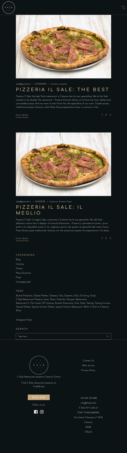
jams (46, 299)
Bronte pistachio (24, 296)
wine (18, 310)
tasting (90, 303)
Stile (76, 303)
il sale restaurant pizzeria (29, 299)
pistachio (61, 299)
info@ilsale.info (88, 403)
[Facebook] (36, 412)
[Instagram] (42, 412)
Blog (18, 260)
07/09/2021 (41, 84)
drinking (84, 296)
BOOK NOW (38, 397)
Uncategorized (23, 282)
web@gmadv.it (24, 84)
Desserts (68, 296)
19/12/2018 (40, 202)
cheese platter (40, 296)
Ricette (58, 303)
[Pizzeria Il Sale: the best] (63, 46)
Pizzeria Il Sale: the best (63, 89)
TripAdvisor (39, 386)
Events (63, 84)
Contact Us (88, 361)
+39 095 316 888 (88, 398)
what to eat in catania (96, 307)
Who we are (88, 365)
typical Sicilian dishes (43, 307)
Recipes (70, 299)
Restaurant (81, 299)
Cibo (60, 296)
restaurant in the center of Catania (35, 303)
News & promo (23, 273)
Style (82, 303)
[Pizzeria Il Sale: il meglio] (63, 164)
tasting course (102, 303)
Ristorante (68, 303)
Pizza (69, 202)
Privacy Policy (88, 370)
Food (92, 296)
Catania (55, 84)
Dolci (76, 296)
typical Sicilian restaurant (68, 307)
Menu (53, 299)
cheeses (53, 296)
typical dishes (23, 307)
